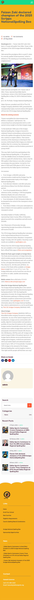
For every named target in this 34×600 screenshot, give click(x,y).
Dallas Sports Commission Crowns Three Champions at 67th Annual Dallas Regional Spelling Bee (20, 468)
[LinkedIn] (13, 360)
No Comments (18, 36)
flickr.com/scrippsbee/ (25, 250)
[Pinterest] (9, 360)
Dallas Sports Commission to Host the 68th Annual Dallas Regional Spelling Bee (20, 444)
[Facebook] (2, 360)
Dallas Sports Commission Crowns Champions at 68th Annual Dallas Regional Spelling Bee (19, 431)
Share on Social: (7, 357)
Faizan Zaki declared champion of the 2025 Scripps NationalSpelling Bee (20, 456)
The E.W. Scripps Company (11, 307)
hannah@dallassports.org (16, 585)
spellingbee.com (21, 242)
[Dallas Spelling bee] (2, 2)
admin (7, 36)
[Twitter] (6, 360)
